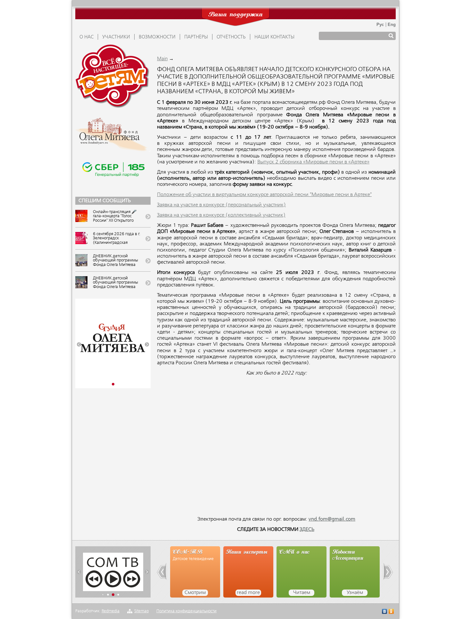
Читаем (301, 592)
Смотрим (195, 592)
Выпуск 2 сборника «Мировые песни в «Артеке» (313, 162)
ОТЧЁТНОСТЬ (231, 37)
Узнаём (355, 592)
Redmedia (111, 611)
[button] (79, 345)
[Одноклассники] (391, 612)
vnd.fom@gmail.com (332, 519)
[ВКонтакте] (384, 612)
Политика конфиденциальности (186, 611)
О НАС (86, 37)
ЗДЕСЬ (307, 529)
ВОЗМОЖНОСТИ (157, 37)
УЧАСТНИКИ (116, 37)
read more (248, 592)
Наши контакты (274, 37)
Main (162, 59)
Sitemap (141, 611)
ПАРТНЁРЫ (196, 37)
